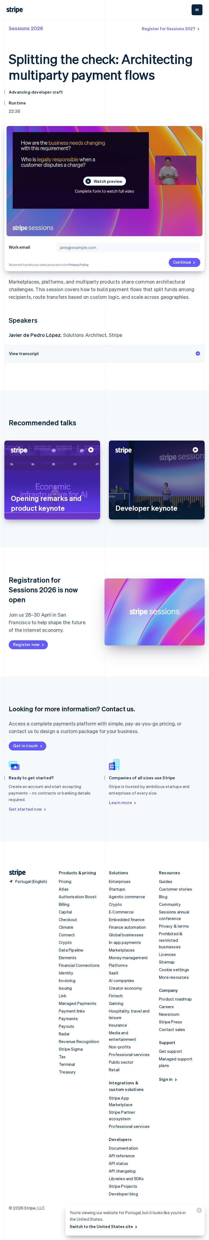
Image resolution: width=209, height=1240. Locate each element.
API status (118, 1163)
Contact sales (172, 1029)
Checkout (68, 919)
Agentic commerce (127, 896)
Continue (182, 262)
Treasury (67, 1072)
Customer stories (175, 889)
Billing (64, 904)
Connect (67, 934)
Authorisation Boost (78, 896)
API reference (122, 1155)
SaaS (113, 973)
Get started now (25, 809)
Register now (26, 644)
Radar (64, 1033)
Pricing (65, 881)
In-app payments (125, 942)
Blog (163, 896)
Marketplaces (122, 950)
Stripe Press (170, 1021)
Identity (66, 973)
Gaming (116, 1003)
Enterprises (120, 881)
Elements (68, 957)
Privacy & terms (174, 926)
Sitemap (167, 962)
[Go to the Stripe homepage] (15, 872)
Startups (117, 889)
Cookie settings (174, 969)
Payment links (72, 1011)
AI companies (121, 980)
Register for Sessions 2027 (168, 28)
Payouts (66, 1026)
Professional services (129, 1054)
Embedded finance (127, 919)
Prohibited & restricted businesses (170, 940)
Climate (66, 927)
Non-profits (120, 1047)
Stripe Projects (123, 1186)
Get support (170, 1051)
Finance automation (127, 927)
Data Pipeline (71, 950)
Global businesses (126, 934)
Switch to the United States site (101, 1226)
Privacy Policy (78, 265)
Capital (65, 912)
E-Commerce (121, 912)
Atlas (64, 889)
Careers (166, 1006)
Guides (165, 881)
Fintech (116, 995)
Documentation (123, 1148)
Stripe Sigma (71, 1049)
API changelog (122, 1171)
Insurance (118, 1025)
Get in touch (25, 745)
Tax (62, 1056)
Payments (68, 1018)
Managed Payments (77, 1003)
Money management (128, 957)
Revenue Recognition (79, 1041)
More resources (174, 977)
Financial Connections (79, 965)
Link (62, 995)
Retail (114, 1069)
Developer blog (123, 1193)
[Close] (198, 1211)
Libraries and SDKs (126, 1178)
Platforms (118, 965)
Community (170, 904)
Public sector (121, 1062)
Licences (167, 954)
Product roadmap (175, 999)
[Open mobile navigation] (197, 9)
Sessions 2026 (26, 28)
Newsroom (169, 1014)
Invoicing (67, 980)
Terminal (67, 1064)
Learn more (120, 802)
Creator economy (125, 988)
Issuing (65, 988)
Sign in (166, 1079)
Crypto (65, 942)
